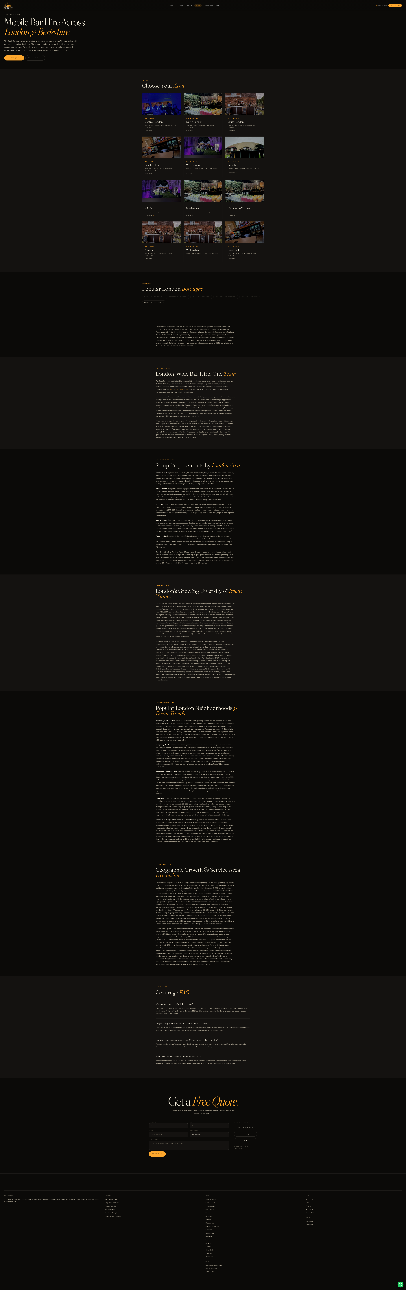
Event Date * (194, 1131)
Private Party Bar (110, 1206)
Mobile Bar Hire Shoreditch (226, 297)
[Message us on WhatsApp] (400, 1284)
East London (210, 1209)
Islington (208, 1243)
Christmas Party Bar (112, 1213)
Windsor (208, 1220)
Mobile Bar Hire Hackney (153, 297)
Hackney (208, 1240)
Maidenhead (210, 1223)
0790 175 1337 (210, 1272)
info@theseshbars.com (214, 1265)
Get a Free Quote (14, 58)
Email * (192, 1122)
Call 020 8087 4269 (35, 58)
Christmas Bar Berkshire (113, 1216)
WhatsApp (245, 1134)
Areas (198, 5)
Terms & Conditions (313, 1213)
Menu (182, 5)
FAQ (217, 5)
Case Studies (208, 5)
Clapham (209, 1253)
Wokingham (210, 1233)
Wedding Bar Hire (111, 1199)
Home (6, 14)
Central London (211, 1199)
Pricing (189, 5)
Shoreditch (209, 1250)
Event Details (153, 1139)
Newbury (209, 1230)
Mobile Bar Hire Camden (201, 297)
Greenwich (209, 1257)
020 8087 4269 (211, 1268)
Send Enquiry (157, 1154)
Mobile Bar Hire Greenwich (154, 302)
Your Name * (153, 1122)
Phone (151, 1131)
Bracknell (209, 1236)
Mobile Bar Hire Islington (177, 297)
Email (245, 1140)
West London (210, 1213)
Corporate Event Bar (112, 1203)
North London (210, 1203)
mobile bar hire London (179, 389)
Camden (208, 1247)
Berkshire (209, 1216)
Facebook (309, 1225)
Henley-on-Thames (212, 1226)
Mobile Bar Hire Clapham (251, 297)
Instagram (309, 1221)
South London (210, 1206)
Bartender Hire (110, 1209)
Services (173, 5)
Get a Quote (395, 5)
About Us (309, 1199)
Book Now (309, 1209)
